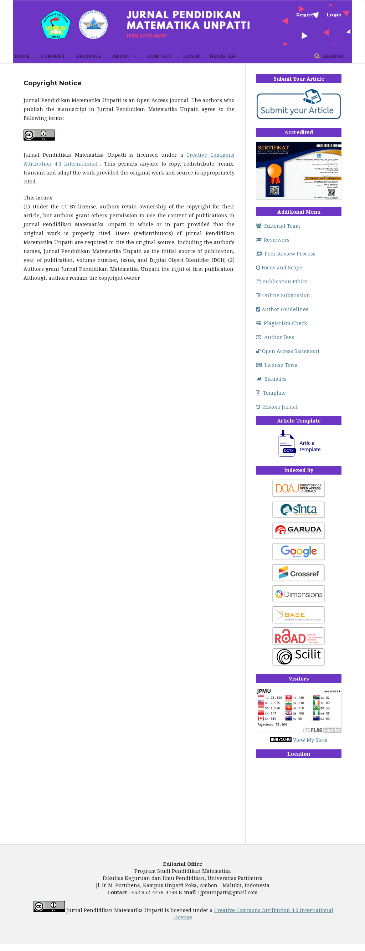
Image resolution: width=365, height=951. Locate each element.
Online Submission (286, 295)
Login (191, 56)
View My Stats (310, 740)
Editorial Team (282, 225)
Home (22, 56)
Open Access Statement (290, 351)
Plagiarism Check (285, 323)
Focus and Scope (282, 267)
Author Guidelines (285, 309)
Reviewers (276, 239)
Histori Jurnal (280, 406)
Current (53, 56)
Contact (160, 56)
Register (223, 56)
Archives (89, 56)
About (122, 56)
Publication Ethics (285, 281)
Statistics (275, 378)
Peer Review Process (289, 253)
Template (274, 392)
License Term (281, 364)
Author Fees (279, 337)
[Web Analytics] (281, 740)
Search (332, 56)
